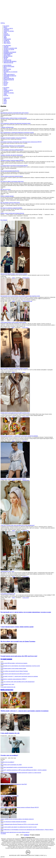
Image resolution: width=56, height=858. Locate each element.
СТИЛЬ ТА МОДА (8, 28)
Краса (23, 372)
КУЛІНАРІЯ (7, 35)
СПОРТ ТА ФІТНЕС (9, 31)
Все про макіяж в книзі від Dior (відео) (10, 202)
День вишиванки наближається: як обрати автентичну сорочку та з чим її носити (21, 772)
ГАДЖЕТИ (6, 40)
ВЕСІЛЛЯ (6, 70)
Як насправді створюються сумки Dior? (14, 784)
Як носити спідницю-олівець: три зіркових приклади (17, 819)
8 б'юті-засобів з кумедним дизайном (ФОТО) (12, 149)
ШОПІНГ (6, 57)
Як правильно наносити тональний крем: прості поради (15, 112)
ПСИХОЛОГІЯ (7, 60)
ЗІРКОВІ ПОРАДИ (8, 62)
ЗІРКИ (5, 37)
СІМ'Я (5, 32)
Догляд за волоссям (27, 301)
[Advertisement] (28, 11)
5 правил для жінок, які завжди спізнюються (12, 155)
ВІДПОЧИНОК (7, 65)
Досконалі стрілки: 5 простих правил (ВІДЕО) (12, 160)
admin (13, 277)
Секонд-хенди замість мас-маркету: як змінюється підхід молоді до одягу (19, 827)
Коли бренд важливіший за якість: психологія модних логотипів (17, 767)
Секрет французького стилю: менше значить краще (13, 322)
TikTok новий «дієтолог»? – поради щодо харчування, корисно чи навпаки (19, 435)
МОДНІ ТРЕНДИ (8, 56)
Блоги (5, 103)
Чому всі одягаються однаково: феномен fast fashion (13, 821)
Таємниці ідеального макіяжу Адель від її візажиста (13, 137)
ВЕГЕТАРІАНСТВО (9, 78)
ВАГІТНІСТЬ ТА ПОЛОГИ (10, 71)
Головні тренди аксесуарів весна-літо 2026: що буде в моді (15, 412)
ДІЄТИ (5, 58)
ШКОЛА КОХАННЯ (9, 66)
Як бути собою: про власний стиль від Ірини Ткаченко (14, 368)
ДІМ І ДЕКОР (7, 43)
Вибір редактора (7, 690)
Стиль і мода (25, 327)
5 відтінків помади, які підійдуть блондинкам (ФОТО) (14, 165)
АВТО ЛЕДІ (7, 41)
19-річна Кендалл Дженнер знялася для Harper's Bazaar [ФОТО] (20, 807)
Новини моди (25, 277)
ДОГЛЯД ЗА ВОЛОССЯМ (10, 48)
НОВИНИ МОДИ (8, 53)
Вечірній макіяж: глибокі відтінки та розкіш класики (14, 118)
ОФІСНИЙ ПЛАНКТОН (10, 75)
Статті (5, 102)
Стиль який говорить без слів (8, 593)
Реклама (6, 83)
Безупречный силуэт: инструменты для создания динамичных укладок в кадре (20, 296)
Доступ (5, 81)
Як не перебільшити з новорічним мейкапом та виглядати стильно (17, 132)
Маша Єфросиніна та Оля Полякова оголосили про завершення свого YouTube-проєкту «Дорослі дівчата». (27, 829)
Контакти (6, 82)
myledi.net (26, 834)
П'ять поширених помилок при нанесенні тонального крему (16, 123)
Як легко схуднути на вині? (10, 795)
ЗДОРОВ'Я (6, 29)
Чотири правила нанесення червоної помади (12, 176)
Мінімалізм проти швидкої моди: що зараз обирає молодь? (15, 832)
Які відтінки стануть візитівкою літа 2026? (11, 764)
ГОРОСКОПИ (7, 39)
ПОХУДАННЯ (7, 69)
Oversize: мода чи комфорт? (9, 755)
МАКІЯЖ (6, 50)
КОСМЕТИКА (7, 45)
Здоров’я (24, 441)
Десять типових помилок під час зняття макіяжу (13, 145)
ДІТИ (5, 73)
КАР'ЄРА (6, 33)
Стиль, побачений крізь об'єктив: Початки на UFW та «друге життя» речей (19, 824)
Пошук (5, 85)
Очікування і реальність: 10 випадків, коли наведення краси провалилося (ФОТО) (21, 141)
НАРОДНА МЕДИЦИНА (10, 61)
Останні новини (6, 659)
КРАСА (5, 27)
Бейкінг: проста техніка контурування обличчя (12, 213)
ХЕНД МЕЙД (7, 54)
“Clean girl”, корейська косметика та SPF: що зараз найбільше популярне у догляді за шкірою (24, 770)
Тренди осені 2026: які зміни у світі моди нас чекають (14, 273)
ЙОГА (5, 67)
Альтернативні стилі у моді (7, 571)
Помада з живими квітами (7, 196)
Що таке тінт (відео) (6, 189)
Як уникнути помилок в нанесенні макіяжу (11, 208)
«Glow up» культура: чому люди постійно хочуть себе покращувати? (18, 525)
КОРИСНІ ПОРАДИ (9, 79)
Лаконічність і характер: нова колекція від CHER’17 (13, 478)
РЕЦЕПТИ (6, 77)
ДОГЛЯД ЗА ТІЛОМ (9, 49)
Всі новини (6, 25)
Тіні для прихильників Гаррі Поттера (10, 170)
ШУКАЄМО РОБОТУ (9, 74)
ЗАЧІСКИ (6, 46)
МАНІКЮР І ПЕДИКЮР (10, 52)
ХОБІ (5, 36)
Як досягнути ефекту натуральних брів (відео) (12, 181)
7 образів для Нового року (7, 127)
